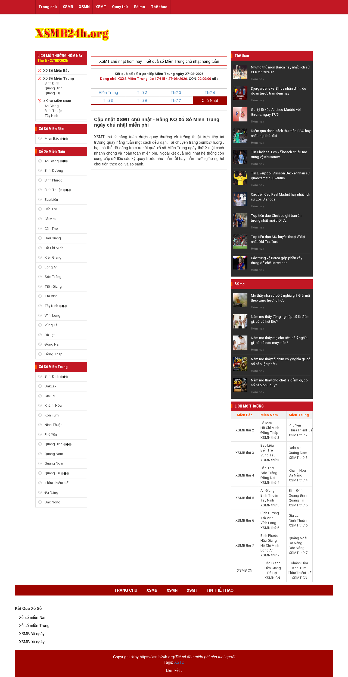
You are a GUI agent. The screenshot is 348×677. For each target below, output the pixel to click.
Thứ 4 (210, 92)
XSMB (68, 7)
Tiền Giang (53, 286)
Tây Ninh (51, 116)
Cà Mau (50, 219)
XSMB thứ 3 (244, 453)
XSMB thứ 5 (244, 498)
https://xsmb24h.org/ (157, 656)
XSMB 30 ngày (32, 633)
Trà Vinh (51, 296)
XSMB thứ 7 (244, 545)
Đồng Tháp (53, 354)
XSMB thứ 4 (244, 475)
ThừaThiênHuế (56, 483)
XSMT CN (299, 578)
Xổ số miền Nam (33, 617)
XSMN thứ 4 (269, 483)
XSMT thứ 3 (298, 458)
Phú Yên (50, 434)
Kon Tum (51, 415)
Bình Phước (53, 180)
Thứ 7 (176, 100)
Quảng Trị (52, 93)
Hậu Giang (52, 238)
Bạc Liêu (51, 200)
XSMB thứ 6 (244, 520)
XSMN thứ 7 (269, 555)
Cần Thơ (51, 229)
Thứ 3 (176, 92)
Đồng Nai (51, 344)
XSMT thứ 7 (298, 553)
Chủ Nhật (210, 100)
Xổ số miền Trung (34, 625)
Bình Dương (53, 170)
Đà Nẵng (51, 492)
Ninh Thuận (53, 425)
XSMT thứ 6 (298, 525)
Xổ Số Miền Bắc (56, 70)
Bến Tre (50, 209)
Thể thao (159, 7)
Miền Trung (108, 92)
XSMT (100, 7)
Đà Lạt (49, 335)
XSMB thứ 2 (244, 430)
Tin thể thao (220, 590)
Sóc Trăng (52, 277)
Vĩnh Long (52, 316)
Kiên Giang (52, 257)
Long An (51, 267)
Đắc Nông (52, 502)
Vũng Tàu (52, 325)
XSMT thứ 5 (298, 505)
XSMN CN (272, 578)
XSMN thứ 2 (269, 437)
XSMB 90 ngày (32, 641)
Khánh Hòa (53, 405)
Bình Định (52, 83)
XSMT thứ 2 (298, 435)
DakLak (50, 386)
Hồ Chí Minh (53, 248)
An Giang (52, 106)
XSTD (179, 662)
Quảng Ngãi (53, 463)
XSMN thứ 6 (269, 528)
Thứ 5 (108, 100)
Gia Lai (49, 396)
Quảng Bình (54, 88)
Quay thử (120, 7)
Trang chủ (47, 7)
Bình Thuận (53, 111)
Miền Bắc (52, 138)
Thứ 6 (142, 100)
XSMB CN (244, 570)
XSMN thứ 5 (269, 505)
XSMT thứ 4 (298, 480)
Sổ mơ (139, 7)
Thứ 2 (142, 92)
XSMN (84, 7)
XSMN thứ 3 (269, 460)
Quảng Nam (53, 454)
